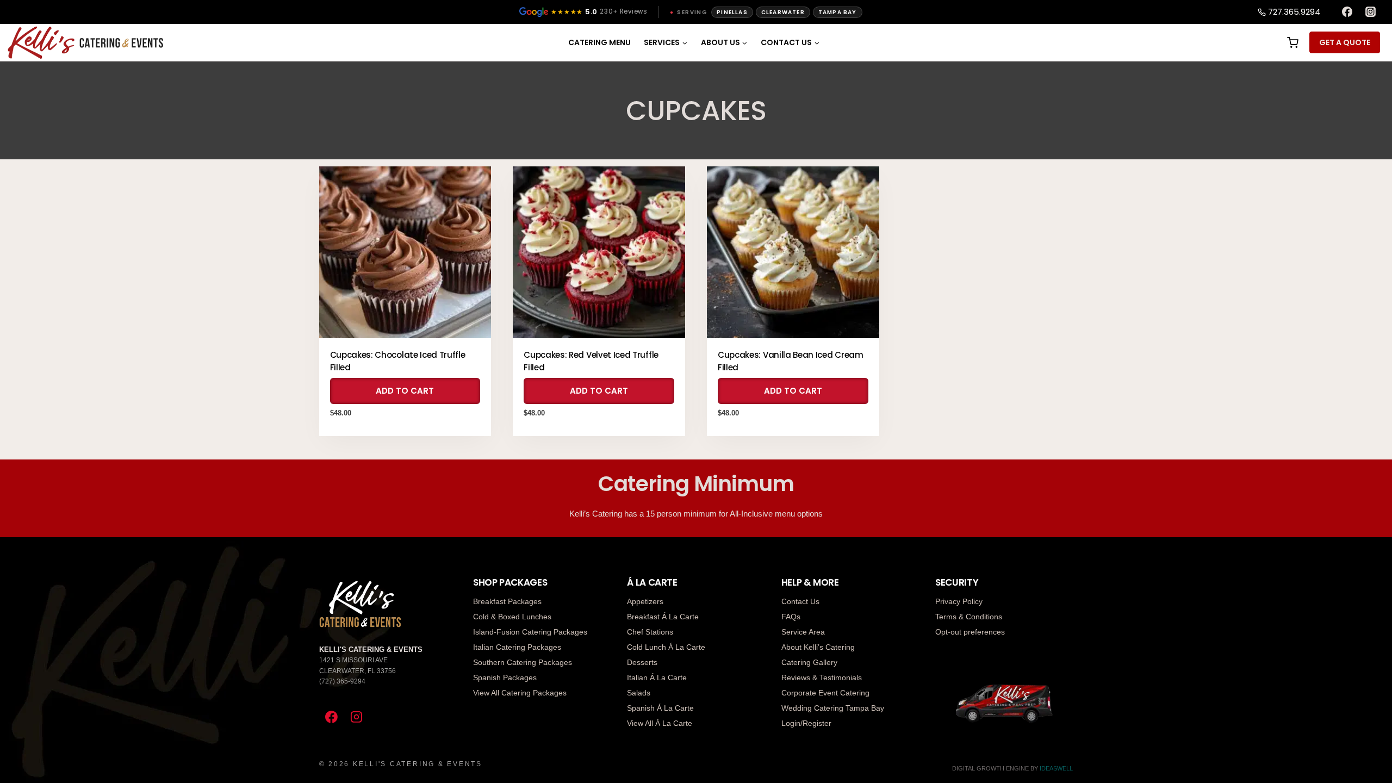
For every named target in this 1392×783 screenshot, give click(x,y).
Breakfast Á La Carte (663, 616)
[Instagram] (1370, 12)
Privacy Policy (959, 601)
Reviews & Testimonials (821, 677)
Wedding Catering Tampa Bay (832, 708)
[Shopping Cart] (1291, 42)
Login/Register (806, 723)
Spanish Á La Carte (660, 708)
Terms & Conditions (968, 616)
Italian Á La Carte (657, 677)
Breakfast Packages (507, 601)
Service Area (803, 631)
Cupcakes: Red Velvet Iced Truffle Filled (591, 361)
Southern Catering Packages (522, 662)
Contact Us (800, 601)
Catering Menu (599, 42)
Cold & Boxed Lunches (512, 616)
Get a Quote (1344, 42)
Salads (638, 692)
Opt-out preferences (970, 631)
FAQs (790, 616)
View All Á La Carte (659, 723)
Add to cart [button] (405, 390)
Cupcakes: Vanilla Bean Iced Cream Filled (790, 361)
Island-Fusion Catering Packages (530, 631)
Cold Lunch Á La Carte (666, 647)
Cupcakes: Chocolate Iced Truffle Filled (397, 361)
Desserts (642, 662)
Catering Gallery (809, 662)
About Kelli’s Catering (818, 647)
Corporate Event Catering (825, 692)
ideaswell (1056, 768)
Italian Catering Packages (517, 647)
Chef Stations (650, 631)
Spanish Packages (505, 677)
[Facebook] (1347, 12)
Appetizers (645, 601)
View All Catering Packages (520, 692)
